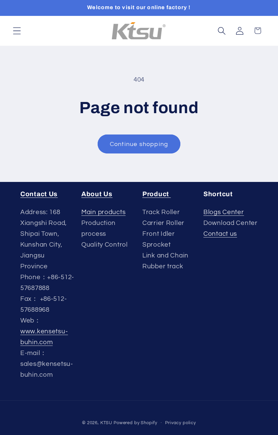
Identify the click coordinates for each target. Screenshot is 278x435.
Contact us (220, 233)
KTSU (106, 422)
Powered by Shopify (135, 422)
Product (156, 194)
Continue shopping (139, 144)
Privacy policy (180, 422)
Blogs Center (223, 212)
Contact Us (39, 194)
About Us (97, 194)
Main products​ (103, 212)
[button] (17, 31)
